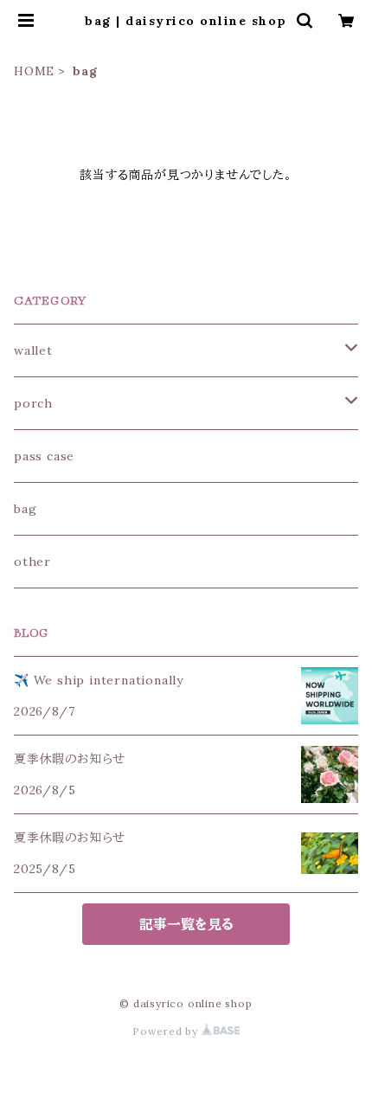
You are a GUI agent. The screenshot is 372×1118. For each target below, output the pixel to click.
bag (25, 509)
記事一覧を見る (186, 924)
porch (33, 403)
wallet (33, 350)
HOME (34, 71)
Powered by (167, 1031)
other (32, 561)
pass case (44, 456)
